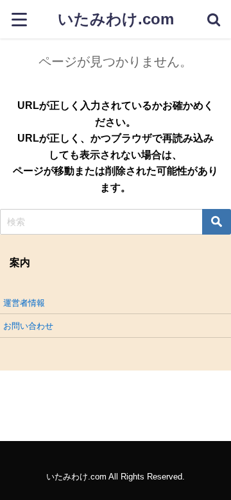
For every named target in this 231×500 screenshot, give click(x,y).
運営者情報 (24, 303)
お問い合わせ (28, 326)
